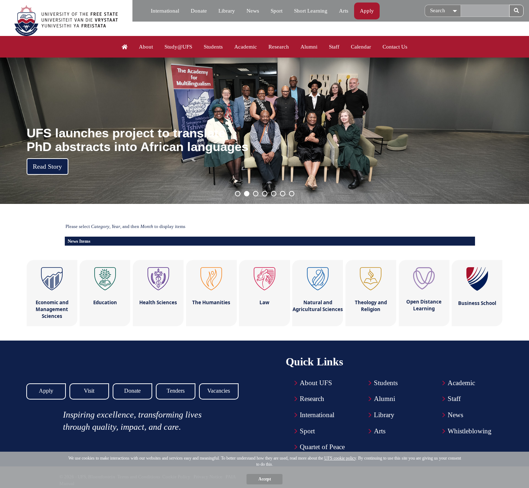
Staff (334, 47)
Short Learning (310, 11)
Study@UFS (178, 47)
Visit (89, 391)
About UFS (316, 383)
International (165, 11)
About (146, 47)
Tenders (176, 391)
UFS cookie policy (340, 458)
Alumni (308, 47)
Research (278, 47)
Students (213, 47)
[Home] (125, 47)
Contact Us (395, 47)
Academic (245, 47)
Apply (367, 11)
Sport (276, 11)
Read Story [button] (47, 166)
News (253, 11)
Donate (199, 11)
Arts (343, 11)
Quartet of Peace (322, 447)
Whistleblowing (470, 431)
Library (226, 11)
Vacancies (218, 391)
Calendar (361, 47)
